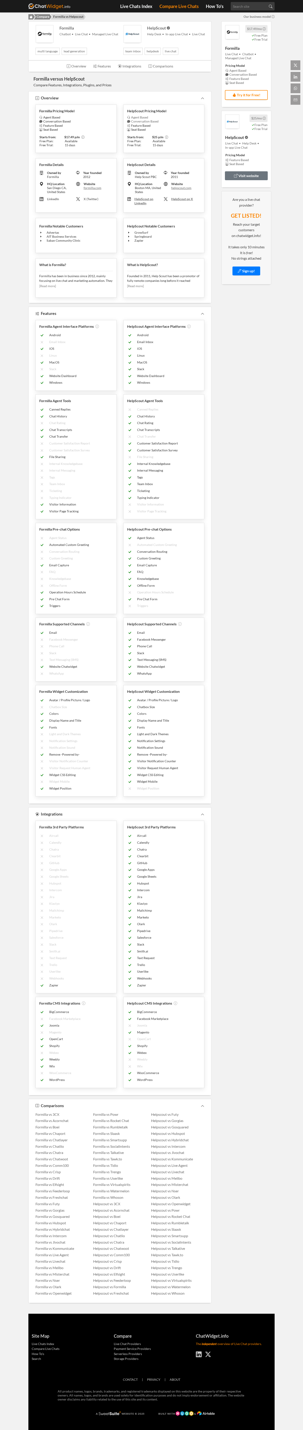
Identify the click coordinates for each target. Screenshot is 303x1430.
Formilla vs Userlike (108, 1178)
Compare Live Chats (179, 6)
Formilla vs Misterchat (52, 1274)
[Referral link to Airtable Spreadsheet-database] (206, 1413)
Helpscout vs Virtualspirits (171, 1280)
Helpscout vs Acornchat (111, 1210)
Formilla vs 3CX (47, 1114)
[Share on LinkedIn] (295, 77)
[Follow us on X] (208, 1353)
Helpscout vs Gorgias (167, 1120)
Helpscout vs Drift (107, 1268)
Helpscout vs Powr (165, 1210)
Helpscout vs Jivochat (167, 1152)
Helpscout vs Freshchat (111, 1293)
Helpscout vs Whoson (168, 1293)
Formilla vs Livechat (50, 1261)
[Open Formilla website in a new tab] (232, 32)
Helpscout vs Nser (165, 1191)
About (175, 1379)
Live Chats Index (136, 6)
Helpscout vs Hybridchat (170, 1140)
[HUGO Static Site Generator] (185, 1413)
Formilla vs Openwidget (53, 1293)
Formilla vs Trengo (107, 1172)
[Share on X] (295, 65)
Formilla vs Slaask (106, 1133)
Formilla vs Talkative (108, 1152)
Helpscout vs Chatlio (109, 1236)
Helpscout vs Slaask (166, 1229)
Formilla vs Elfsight (49, 1184)
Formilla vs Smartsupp (110, 1140)
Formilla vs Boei (47, 1127)
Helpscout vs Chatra (108, 1242)
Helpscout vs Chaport (109, 1223)
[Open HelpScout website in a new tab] (232, 122)
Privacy (153, 1379)
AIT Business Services (61, 236)
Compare (43, 16)
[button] (264, 29)
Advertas (53, 232)
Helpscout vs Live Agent (169, 1165)
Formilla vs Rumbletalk (110, 1127)
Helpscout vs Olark (165, 1197)
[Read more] (47, 286)
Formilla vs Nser (47, 1280)
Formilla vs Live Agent (52, 1255)
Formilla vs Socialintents (111, 1146)
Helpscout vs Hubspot (168, 1133)
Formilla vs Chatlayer (51, 1140)
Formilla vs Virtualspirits (111, 1184)
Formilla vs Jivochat (50, 1242)
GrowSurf (141, 232)
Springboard (143, 236)
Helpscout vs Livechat (167, 1172)
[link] (246, 271)
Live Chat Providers (127, 1344)
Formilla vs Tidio (105, 1165)
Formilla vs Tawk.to (107, 1159)
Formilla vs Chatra (49, 1152)
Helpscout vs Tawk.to (167, 1255)
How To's (215, 6)
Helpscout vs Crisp (107, 1261)
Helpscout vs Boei (106, 1216)
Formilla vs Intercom (51, 1236)
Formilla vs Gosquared (52, 1216)
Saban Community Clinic (64, 240)
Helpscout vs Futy (165, 1114)
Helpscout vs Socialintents (171, 1242)
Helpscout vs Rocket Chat (170, 1216)
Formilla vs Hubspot (50, 1223)
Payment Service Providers (132, 1349)
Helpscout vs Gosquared (170, 1127)
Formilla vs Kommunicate (54, 1248)
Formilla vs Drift (47, 1178)
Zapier (139, 240)
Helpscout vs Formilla (109, 1287)
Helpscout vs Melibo (166, 1178)
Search (36, 1359)
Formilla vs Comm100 (52, 1165)
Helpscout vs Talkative (168, 1248)
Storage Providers (126, 1359)
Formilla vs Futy (47, 1204)
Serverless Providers (128, 1354)
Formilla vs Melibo (49, 1268)
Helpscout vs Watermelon (171, 1287)
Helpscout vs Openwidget (171, 1204)
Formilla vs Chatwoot (51, 1159)
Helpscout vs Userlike (167, 1274)
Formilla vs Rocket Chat (111, 1120)
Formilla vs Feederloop (52, 1191)
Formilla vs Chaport (50, 1133)
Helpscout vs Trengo (166, 1268)
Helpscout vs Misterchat (169, 1184)
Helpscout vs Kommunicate (172, 1159)
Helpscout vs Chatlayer (111, 1229)
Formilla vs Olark (48, 1287)
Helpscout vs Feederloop (112, 1280)
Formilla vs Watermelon (111, 1191)
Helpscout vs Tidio (165, 1261)
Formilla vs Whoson (108, 1197)
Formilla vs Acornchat (52, 1120)
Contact (130, 1379)
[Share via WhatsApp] (295, 88)
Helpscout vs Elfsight (109, 1274)
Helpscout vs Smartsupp (169, 1236)
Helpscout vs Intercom (168, 1146)
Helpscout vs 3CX (106, 1204)
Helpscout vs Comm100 (111, 1255)
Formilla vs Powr (105, 1114)
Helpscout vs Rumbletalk (170, 1223)
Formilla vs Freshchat (51, 1197)
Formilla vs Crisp (48, 1172)
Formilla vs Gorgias (50, 1210)
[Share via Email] (295, 100)
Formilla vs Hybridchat (52, 1229)
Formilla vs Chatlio (49, 1146)
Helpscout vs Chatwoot (111, 1248)
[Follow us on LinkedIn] (199, 1353)
